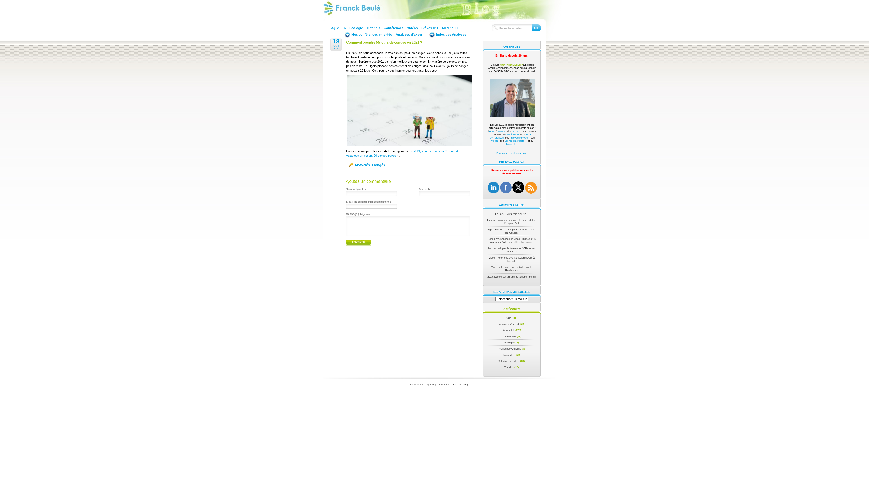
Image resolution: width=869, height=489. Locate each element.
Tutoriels (373, 28)
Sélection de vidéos (509, 361)
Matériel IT (450, 28)
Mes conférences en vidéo (371, 34)
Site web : (425, 189)
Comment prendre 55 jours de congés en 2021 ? (384, 42)
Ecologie (356, 28)
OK (536, 28)
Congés (378, 165)
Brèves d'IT (430, 28)
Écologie (509, 342)
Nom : (356, 189)
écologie (501, 131)
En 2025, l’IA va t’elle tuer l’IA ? (511, 214)
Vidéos (412, 28)
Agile (335, 28)
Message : (359, 214)
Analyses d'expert (409, 34)
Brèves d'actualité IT (516, 140)
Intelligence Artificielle (509, 348)
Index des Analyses (451, 34)
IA (344, 28)
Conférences (393, 28)
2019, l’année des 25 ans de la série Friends (511, 276)
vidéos (495, 140)
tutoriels (516, 131)
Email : (368, 201)
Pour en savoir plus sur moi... (512, 153)
